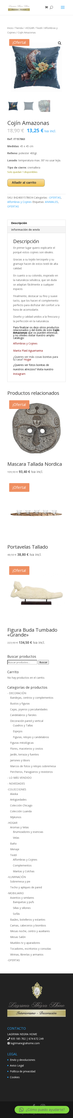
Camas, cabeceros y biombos (28, 925)
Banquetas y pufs (23, 902)
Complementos (22, 865)
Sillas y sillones (22, 908)
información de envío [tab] (25, 229)
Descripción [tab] (19, 223)
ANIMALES (51, 202)
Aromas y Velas (19, 827)
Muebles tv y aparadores (25, 943)
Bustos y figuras (20, 703)
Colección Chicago (21, 805)
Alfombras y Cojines (19, 202)
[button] (59, 43)
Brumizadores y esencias (28, 832)
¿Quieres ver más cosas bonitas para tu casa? (35, 358)
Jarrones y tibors (20, 760)
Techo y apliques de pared (26, 887)
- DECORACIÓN (16, 693)
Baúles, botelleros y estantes (27, 919)
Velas (16, 837)
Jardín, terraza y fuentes (24, 754)
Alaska (14, 794)
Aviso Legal (17, 1065)
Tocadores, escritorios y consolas (30, 948)
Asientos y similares (22, 897)
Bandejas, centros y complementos (31, 697)
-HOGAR (29, 28)
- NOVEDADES (16, 783)
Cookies (15, 1077)
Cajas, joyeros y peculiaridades (29, 709)
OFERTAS (13, 206)
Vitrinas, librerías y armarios (26, 954)
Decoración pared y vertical (26, 721)
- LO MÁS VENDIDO (19, 777)
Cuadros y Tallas (23, 725)
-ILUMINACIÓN (16, 877)
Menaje (14, 849)
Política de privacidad (22, 1071)
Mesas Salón (18, 937)
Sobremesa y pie (20, 881)
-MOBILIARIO (15, 893)
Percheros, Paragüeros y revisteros (31, 772)
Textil (39, 28)
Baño (13, 843)
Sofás (16, 913)
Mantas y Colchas (23, 871)
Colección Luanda (21, 811)
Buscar (43, 662)
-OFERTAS (54, 197)
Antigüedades (18, 799)
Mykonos (15, 817)
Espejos (17, 731)
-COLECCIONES (16, 789)
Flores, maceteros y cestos (26, 748)
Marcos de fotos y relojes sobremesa (33, 766)
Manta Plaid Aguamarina (28, 350)
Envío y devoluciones (22, 1060)
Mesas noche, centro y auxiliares (30, 931)
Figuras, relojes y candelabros (31, 737)
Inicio (10, 28)
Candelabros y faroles (23, 715)
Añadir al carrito (24, 182)
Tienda (19, 28)
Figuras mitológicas (22, 743)
